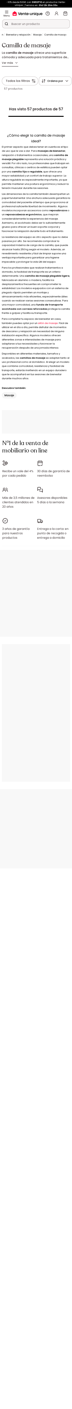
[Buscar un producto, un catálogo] (6, 24)
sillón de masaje (48, 323)
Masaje (37, 34)
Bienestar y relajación (18, 34)
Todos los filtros (18, 81)
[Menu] (6, 12)
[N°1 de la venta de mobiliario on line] (27, 13)
